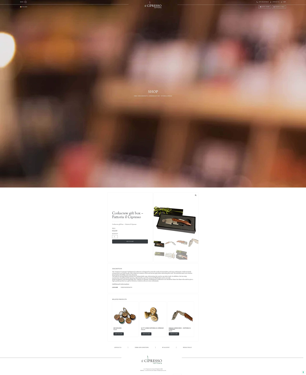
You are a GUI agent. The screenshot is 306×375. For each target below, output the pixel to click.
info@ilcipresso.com (161, 370)
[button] (195, 195)
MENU (22, 2)
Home (135, 96)
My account (165, 347)
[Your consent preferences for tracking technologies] (303, 372)
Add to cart (130, 241)
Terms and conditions (142, 347)
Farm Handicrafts (143, 96)
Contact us (117, 347)
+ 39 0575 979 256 (149, 370)
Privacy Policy (187, 347)
